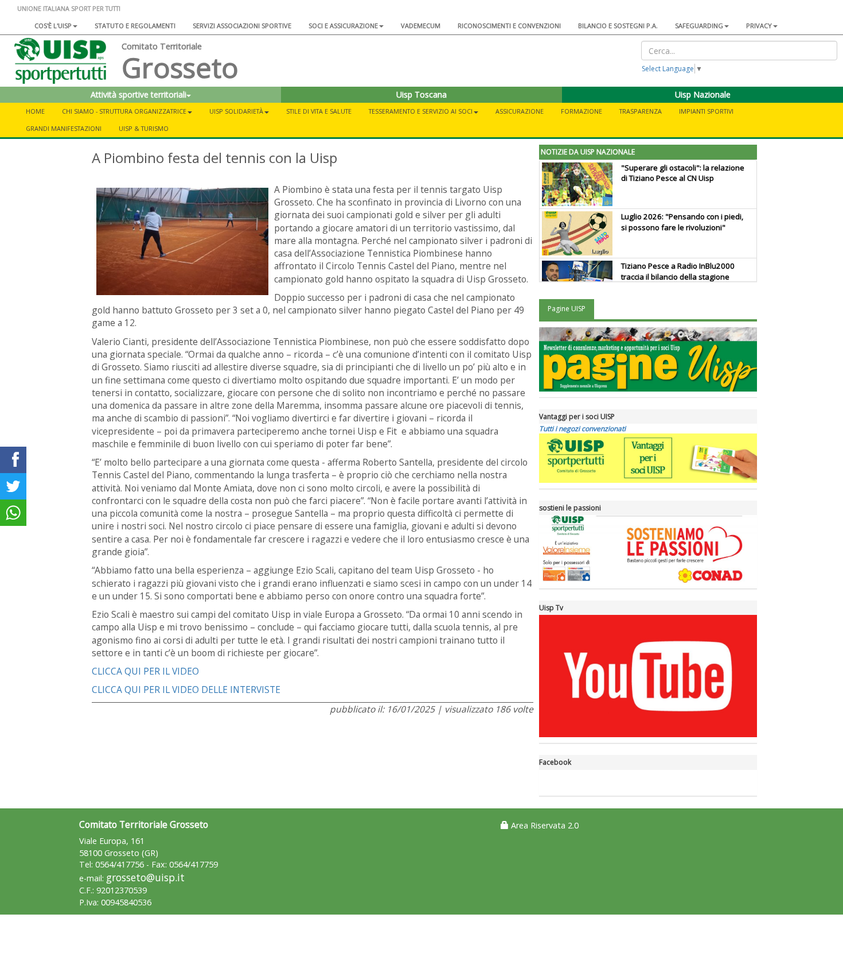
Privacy (759, 25)
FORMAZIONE (581, 111)
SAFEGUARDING (699, 25)
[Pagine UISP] (648, 359)
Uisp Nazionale (703, 94)
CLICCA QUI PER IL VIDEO (145, 671)
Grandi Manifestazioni (64, 128)
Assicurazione (519, 111)
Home (35, 111)
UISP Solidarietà (236, 111)
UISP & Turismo (144, 128)
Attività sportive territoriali (138, 94)
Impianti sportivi (706, 111)
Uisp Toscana (421, 94)
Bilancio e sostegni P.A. (618, 25)
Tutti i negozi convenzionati (582, 428)
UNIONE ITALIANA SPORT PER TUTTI (68, 8)
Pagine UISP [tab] (567, 308)
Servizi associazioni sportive (242, 25)
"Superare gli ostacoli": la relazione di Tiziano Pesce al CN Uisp (682, 173)
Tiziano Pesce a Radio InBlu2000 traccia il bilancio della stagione (678, 271)
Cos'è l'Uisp (53, 25)
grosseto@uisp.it (145, 877)
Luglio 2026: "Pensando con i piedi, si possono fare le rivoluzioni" (682, 222)
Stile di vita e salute (319, 111)
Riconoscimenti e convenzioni (509, 25)
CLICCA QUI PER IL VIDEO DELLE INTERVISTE (186, 689)
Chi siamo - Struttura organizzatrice (124, 111)
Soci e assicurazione (343, 25)
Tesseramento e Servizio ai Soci (421, 111)
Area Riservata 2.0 (544, 825)
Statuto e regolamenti (135, 25)
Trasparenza (640, 111)
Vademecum (420, 25)
